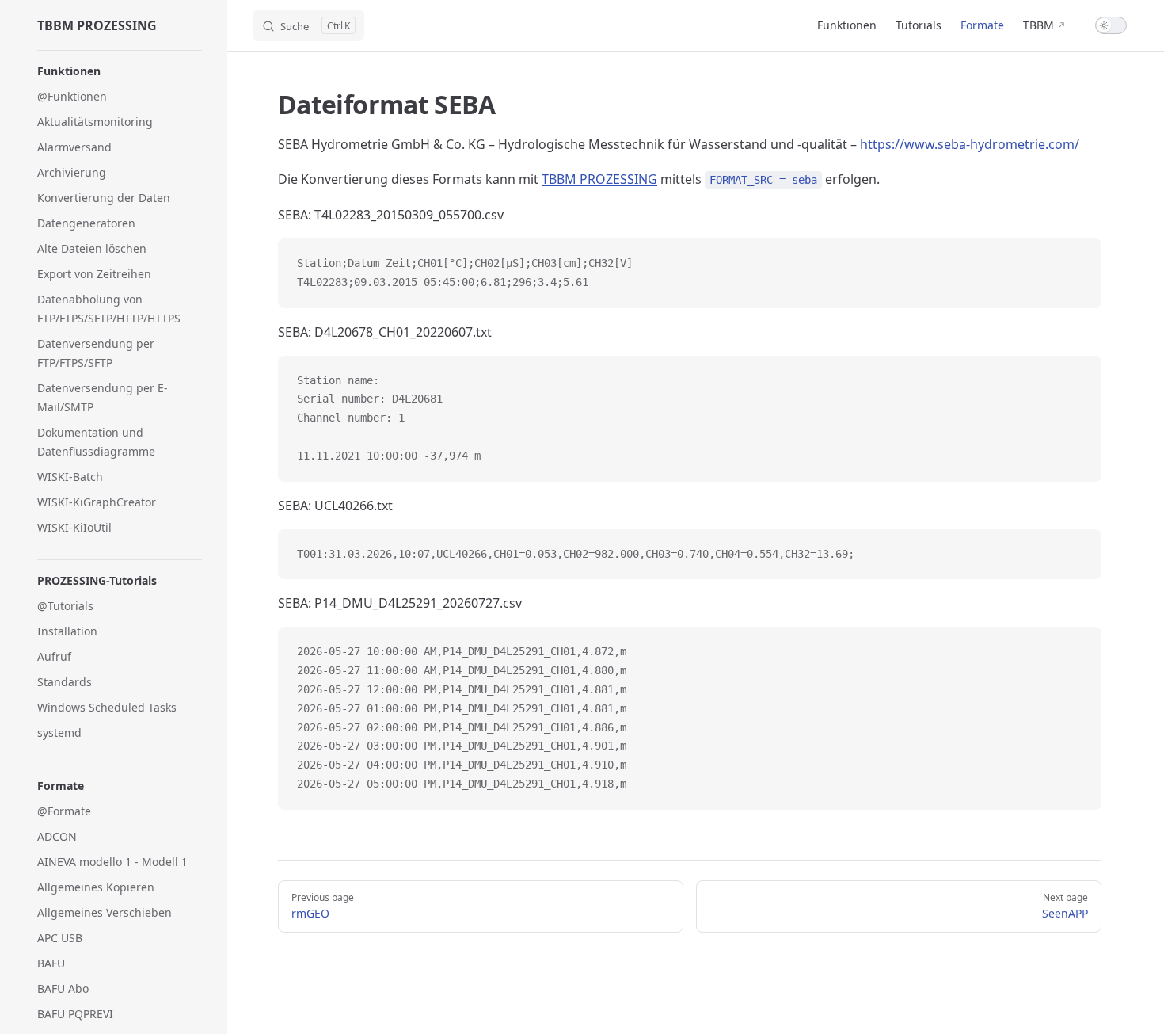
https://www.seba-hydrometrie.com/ (969, 144)
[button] (119, 71)
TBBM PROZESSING (599, 179)
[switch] (1111, 25)
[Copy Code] (1076, 264)
